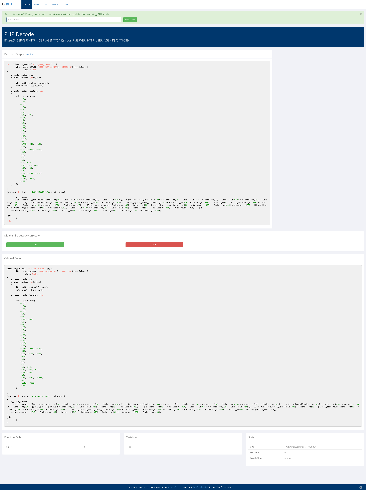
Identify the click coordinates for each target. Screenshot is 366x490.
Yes (35, 244)
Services (55, 4)
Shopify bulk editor (200, 487)
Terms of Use (173, 487)
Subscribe (130, 19)
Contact (66, 4)
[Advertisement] (301, 70)
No (154, 244)
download (29, 54)
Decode (27, 4)
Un (7, 4)
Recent (37, 4)
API (45, 4)
